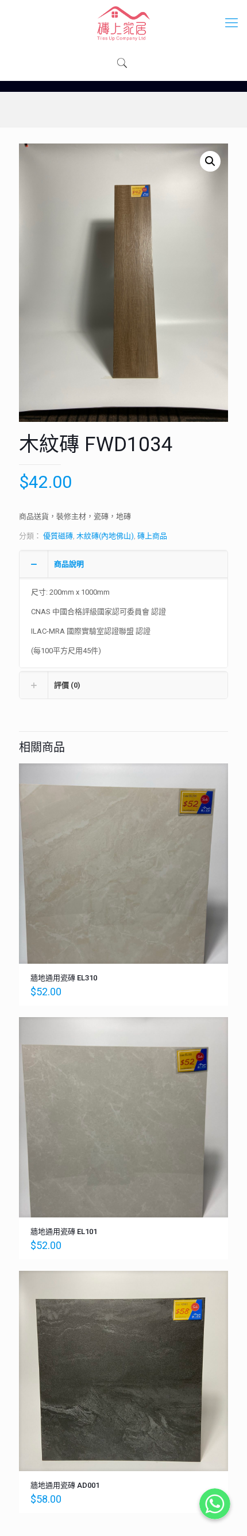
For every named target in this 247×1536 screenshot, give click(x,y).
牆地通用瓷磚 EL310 (63, 977)
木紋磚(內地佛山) (105, 536)
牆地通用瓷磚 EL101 (63, 1231)
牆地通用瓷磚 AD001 (64, 1485)
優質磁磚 (58, 536)
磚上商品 (152, 536)
